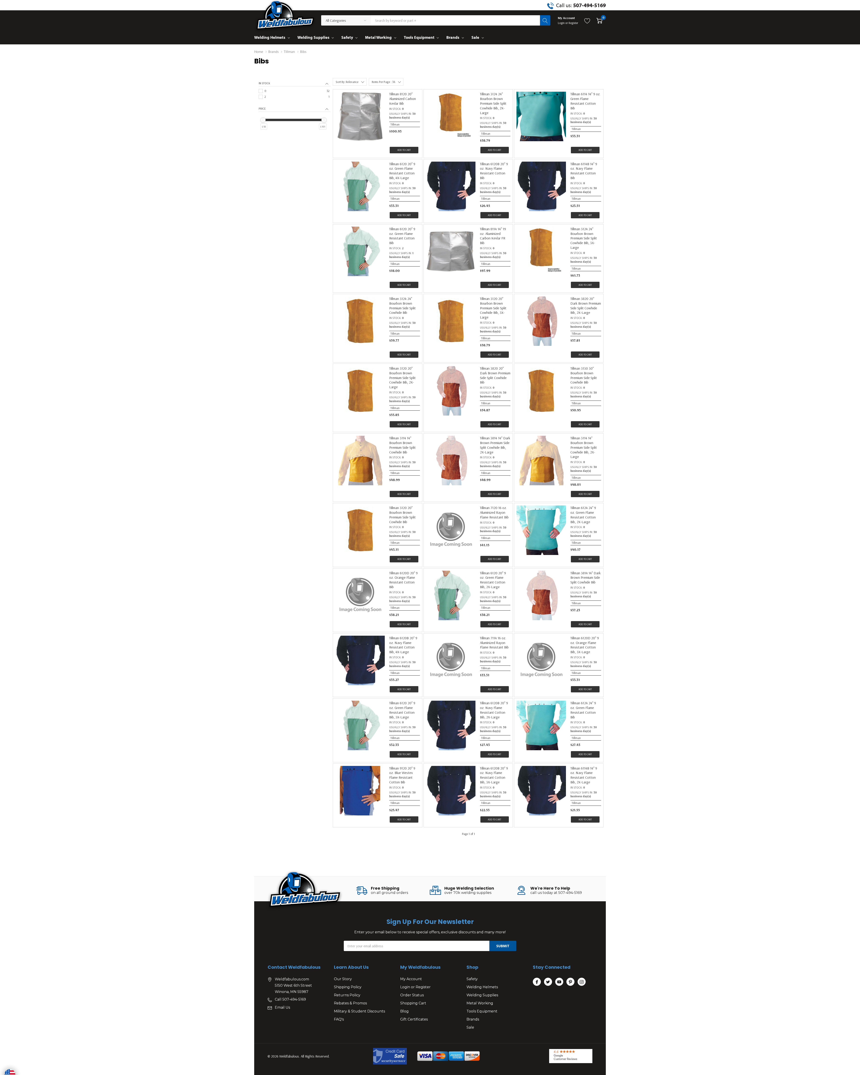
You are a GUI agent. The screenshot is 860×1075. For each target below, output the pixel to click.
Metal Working (378, 37)
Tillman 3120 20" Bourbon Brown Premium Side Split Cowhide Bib (402, 514)
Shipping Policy (347, 987)
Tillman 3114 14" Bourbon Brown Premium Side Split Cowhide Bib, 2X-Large (583, 447)
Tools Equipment (419, 37)
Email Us (282, 1007)
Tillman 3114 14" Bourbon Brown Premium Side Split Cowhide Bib (402, 445)
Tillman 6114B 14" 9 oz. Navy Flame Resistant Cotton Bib (583, 171)
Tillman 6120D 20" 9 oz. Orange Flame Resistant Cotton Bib (403, 580)
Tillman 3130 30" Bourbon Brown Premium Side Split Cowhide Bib (583, 375)
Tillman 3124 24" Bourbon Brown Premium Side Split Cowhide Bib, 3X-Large (583, 238)
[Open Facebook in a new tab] (537, 982)
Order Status (412, 995)
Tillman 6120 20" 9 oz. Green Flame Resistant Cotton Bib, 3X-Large (402, 710)
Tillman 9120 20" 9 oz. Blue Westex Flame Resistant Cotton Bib (402, 775)
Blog (404, 1011)
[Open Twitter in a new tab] (548, 982)
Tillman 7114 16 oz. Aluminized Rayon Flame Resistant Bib (494, 643)
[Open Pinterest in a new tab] (570, 982)
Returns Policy (347, 995)
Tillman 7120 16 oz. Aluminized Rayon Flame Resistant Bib (494, 512)
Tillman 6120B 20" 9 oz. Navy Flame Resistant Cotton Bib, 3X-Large (494, 775)
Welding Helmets (269, 37)
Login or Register (415, 987)
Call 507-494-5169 (290, 999)
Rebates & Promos (350, 1003)
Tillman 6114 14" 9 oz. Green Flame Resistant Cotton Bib (585, 101)
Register (573, 23)
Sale (475, 37)
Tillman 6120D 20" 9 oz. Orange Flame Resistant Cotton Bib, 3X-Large (584, 645)
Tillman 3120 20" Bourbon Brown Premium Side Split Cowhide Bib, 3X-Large (493, 307)
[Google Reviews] (570, 1056)
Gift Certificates (414, 1019)
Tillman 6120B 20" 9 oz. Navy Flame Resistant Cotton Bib (494, 171)
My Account (411, 979)
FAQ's (339, 1019)
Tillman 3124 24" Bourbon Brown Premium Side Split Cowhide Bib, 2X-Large (493, 103)
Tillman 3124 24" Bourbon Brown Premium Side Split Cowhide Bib (402, 305)
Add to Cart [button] (404, 150)
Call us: (581, 5)
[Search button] (545, 20)
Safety (347, 37)
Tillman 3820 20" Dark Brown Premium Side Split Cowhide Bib (495, 375)
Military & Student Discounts (359, 1011)
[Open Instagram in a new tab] (581, 982)
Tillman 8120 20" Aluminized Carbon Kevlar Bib (402, 99)
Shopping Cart (413, 1003)
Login (561, 23)
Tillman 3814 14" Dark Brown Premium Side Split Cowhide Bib (585, 578)
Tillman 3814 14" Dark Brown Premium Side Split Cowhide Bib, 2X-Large (495, 445)
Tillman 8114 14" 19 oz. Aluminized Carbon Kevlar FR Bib (493, 236)
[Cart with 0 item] (599, 20)
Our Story (343, 979)
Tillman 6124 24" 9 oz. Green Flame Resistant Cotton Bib (583, 710)
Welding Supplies (313, 37)
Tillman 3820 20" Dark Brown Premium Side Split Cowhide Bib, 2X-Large (585, 305)
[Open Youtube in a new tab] (559, 982)
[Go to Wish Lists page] (587, 20)
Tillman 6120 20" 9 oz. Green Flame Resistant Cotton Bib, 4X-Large (402, 171)
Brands (452, 37)
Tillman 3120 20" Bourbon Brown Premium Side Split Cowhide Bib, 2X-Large (402, 377)
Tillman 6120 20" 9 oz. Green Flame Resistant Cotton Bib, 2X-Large (493, 580)
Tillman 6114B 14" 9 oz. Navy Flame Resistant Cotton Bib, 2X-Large (583, 775)
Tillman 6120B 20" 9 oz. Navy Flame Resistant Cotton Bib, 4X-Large (403, 645)
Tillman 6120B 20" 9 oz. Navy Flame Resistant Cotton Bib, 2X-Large (494, 710)
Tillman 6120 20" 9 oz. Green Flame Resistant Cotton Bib (402, 236)
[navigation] (294, 110)
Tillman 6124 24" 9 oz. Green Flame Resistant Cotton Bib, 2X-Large (583, 514)
